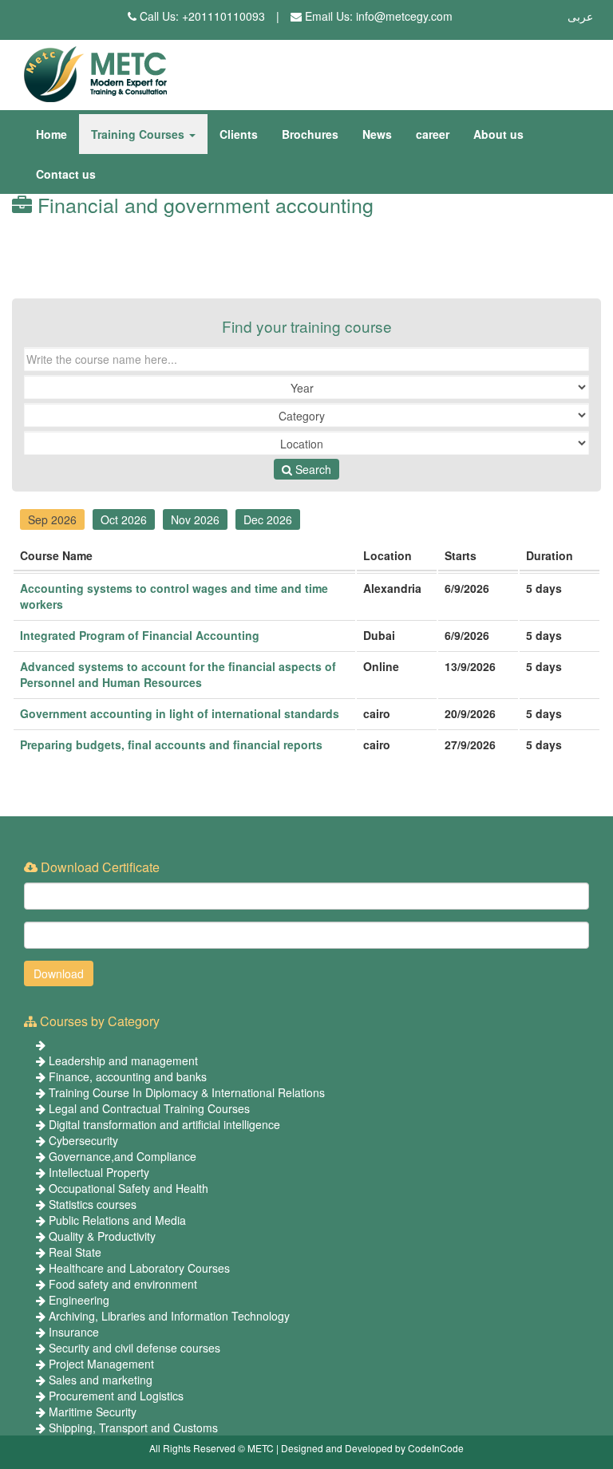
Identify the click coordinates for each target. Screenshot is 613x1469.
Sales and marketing (100, 1380)
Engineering (79, 1300)
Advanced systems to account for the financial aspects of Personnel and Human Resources (178, 674)
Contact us (66, 174)
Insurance (74, 1332)
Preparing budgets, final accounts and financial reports (171, 744)
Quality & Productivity (102, 1236)
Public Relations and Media (117, 1220)
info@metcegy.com (404, 16)
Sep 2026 (52, 519)
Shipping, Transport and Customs (133, 1427)
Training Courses (139, 134)
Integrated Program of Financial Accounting (139, 635)
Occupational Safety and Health (128, 1188)
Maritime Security (92, 1412)
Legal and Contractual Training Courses (149, 1108)
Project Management (101, 1364)
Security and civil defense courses (134, 1348)
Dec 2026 (267, 519)
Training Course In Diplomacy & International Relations (187, 1092)
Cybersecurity (83, 1140)
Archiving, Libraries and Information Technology (169, 1316)
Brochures (310, 134)
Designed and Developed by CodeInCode (372, 1448)
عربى (580, 16)
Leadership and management (123, 1060)
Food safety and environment (123, 1284)
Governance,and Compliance (122, 1156)
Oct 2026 (124, 519)
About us (498, 134)
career (432, 134)
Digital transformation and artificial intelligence (164, 1124)
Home (51, 134)
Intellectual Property (99, 1172)
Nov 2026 (195, 519)
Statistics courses (92, 1204)
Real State (75, 1252)
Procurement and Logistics (116, 1396)
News (377, 134)
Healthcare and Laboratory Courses (139, 1268)
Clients (238, 134)
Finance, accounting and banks (128, 1076)
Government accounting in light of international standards (179, 713)
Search (311, 469)
